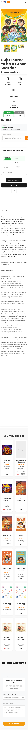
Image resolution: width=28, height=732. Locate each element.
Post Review (15, 724)
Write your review (8, 704)
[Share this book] (14, 191)
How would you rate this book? (14, 681)
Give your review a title (10, 694)
